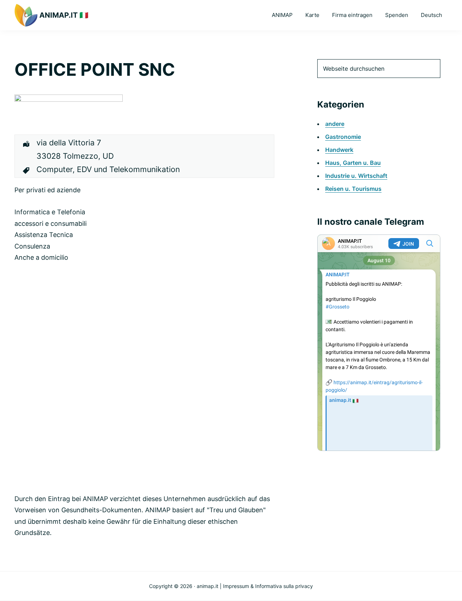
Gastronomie (343, 136)
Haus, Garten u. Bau (353, 162)
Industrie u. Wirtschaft (356, 175)
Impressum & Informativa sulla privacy (268, 586)
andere (334, 123)
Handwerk (339, 149)
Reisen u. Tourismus (353, 188)
